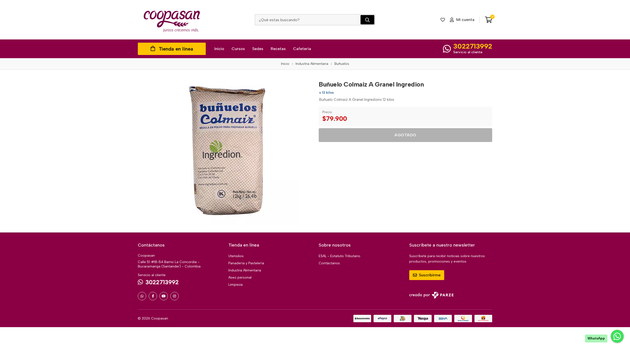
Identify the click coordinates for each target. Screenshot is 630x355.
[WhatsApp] (142, 296)
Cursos (238, 48)
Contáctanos (329, 263)
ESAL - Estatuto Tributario (339, 256)
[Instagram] (174, 296)
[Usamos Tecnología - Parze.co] (431, 295)
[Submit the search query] (367, 19)
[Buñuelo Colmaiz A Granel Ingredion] (225, 151)
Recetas (278, 48)
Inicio (219, 48)
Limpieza (235, 285)
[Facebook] (153, 296)
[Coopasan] (171, 19)
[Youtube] (163, 296)
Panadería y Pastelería (246, 263)
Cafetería (302, 48)
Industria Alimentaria (244, 270)
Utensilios (236, 256)
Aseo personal (240, 277)
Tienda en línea (176, 49)
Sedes (257, 48)
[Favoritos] (443, 20)
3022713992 (472, 46)
